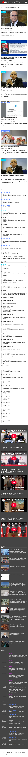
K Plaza (4, 410)
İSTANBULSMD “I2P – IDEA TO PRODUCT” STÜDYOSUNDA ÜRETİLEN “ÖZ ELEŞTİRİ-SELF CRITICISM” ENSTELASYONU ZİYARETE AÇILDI (17, 690)
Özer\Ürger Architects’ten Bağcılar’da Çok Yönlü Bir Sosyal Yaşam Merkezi (18, 683)
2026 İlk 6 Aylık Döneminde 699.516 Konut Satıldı (12, 248)
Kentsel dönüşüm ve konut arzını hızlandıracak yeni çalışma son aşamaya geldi (12, 27)
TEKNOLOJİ (5, 217)
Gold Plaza (5, 399)
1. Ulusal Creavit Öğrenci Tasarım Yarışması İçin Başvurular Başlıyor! (16, 625)
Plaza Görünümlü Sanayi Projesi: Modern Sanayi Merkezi (13, 388)
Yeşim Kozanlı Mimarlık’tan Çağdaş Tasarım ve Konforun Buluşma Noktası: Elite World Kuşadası (16, 677)
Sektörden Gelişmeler (8, 300)
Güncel (3, 11)
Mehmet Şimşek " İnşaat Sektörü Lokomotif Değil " (12, 175)
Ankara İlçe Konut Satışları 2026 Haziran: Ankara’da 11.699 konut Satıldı (17, 728)
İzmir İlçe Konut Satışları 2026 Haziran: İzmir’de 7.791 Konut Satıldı (17, 722)
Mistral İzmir (5, 382)
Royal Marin (5, 416)
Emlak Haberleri (5, 102)
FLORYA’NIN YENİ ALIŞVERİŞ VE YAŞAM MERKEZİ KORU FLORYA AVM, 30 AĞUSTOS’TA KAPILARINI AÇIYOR (18, 618)
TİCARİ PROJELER (6, 368)
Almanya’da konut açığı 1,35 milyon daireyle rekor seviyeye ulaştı (17, 567)
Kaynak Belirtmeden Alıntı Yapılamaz (14, 754)
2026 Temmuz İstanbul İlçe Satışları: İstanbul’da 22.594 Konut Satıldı (16, 706)
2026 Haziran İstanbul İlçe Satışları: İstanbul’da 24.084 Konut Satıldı (16, 734)
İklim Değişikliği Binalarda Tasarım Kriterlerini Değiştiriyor (13, 324)
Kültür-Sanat (12, 686)
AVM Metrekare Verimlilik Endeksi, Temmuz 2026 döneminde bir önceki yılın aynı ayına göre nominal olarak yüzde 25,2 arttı (18, 602)
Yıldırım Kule (5, 421)
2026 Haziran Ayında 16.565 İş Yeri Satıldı (10, 253)
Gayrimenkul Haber (9, 752)
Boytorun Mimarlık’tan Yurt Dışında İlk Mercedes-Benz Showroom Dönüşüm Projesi (17, 669)
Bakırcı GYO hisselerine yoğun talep (9, 303)
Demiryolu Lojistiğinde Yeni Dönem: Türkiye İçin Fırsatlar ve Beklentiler (16, 642)
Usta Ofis (4, 394)
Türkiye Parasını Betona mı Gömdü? (9, 117)
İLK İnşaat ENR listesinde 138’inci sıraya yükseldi (12, 349)
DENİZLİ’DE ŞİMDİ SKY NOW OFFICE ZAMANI (11, 371)
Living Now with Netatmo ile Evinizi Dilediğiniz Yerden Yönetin (14, 287)
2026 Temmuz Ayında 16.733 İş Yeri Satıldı (11, 202)
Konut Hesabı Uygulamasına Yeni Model (10, 146)
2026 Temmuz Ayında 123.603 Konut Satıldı (11, 208)
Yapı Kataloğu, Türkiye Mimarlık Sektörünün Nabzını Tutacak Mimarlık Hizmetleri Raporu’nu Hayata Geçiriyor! (17, 593)
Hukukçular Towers (6, 405)
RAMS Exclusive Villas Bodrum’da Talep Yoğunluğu (12, 336)
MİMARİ (10, 653)
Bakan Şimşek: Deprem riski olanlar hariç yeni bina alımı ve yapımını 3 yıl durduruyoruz (13, 57)
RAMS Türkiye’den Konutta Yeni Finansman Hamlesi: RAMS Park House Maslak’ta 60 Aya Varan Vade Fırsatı (17, 585)
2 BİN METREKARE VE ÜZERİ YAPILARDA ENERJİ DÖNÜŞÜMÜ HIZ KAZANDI (18, 558)
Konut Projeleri (6, 380)
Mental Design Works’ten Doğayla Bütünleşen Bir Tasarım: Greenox (16, 663)
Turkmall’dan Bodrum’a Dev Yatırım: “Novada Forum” (13, 377)
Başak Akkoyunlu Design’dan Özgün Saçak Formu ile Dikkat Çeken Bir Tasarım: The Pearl (18, 657)
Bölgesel (5, 224)
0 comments (10, 30)
